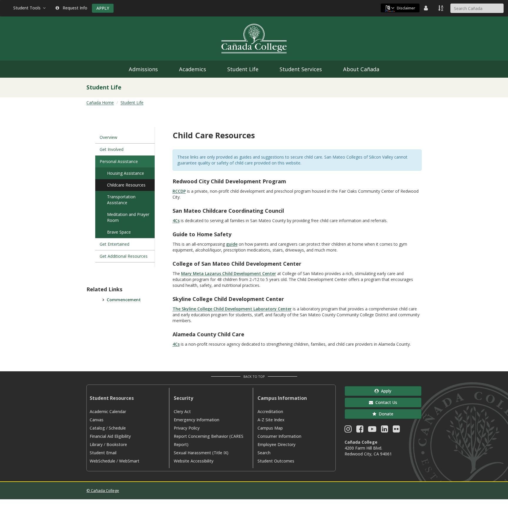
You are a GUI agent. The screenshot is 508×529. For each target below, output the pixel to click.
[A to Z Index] (441, 8)
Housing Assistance (125, 173)
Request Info (73, 8)
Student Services (301, 69)
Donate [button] (384, 414)
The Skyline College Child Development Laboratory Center (232, 309)
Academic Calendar (108, 411)
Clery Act (182, 411)
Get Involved (111, 149)
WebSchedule (102, 461)
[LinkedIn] (384, 430)
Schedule (117, 428)
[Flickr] (396, 430)
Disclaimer (406, 8)
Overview (108, 137)
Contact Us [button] (385, 402)
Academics (192, 69)
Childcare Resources (126, 185)
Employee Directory (276, 444)
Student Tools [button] (28, 8)
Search (264, 452)
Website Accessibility (193, 461)
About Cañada (361, 69)
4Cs (176, 220)
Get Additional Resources (124, 256)
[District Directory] (427, 8)
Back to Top (254, 376)
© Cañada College (102, 490)
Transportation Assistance (121, 199)
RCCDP (179, 191)
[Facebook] (359, 430)
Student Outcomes (276, 461)
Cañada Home (100, 102)
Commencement (124, 299)
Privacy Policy (187, 428)
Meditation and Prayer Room (128, 217)
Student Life (242, 69)
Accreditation (270, 411)
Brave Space (119, 232)
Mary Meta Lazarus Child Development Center (228, 273)
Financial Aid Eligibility (110, 436)
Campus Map (270, 428)
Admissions (143, 69)
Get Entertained (114, 244)
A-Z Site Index (271, 419)
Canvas (96, 419)
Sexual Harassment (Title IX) (201, 452)
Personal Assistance (119, 161)
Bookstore (116, 444)
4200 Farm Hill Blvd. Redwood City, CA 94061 (368, 451)
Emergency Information (196, 419)
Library (96, 444)
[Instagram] (348, 430)
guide (232, 244)
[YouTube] (372, 430)
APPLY (102, 8)
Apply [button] (385, 391)
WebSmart (129, 461)
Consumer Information (279, 436)
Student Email (103, 452)
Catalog (97, 428)
